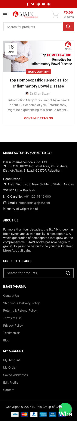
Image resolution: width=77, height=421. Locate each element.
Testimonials (11, 333)
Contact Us (11, 295)
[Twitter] (33, 4)
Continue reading (38, 118)
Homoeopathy (38, 71)
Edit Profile (10, 382)
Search (68, 26)
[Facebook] (27, 4)
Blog (6, 340)
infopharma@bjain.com (34, 202)
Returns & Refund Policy (20, 310)
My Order (9, 367)
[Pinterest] (38, 4)
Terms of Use (12, 318)
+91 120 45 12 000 (37, 196)
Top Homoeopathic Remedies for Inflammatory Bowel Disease (38, 83)
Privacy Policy (13, 325)
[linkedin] (43, 4)
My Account (11, 360)
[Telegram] (49, 4)
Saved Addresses (15, 375)
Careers (8, 390)
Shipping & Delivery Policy (21, 303)
